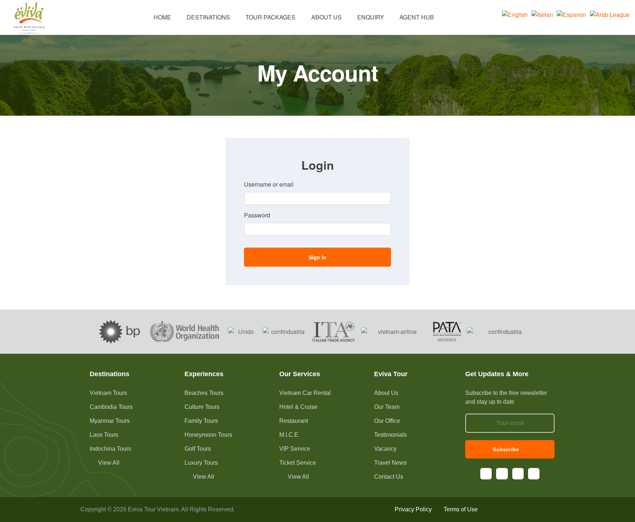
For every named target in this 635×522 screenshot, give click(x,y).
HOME (162, 17)
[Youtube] (518, 473)
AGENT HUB (416, 17)
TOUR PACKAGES (270, 17)
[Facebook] (486, 473)
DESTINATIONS (208, 17)
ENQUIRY (370, 17)
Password (257, 215)
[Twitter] (533, 473)
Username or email (269, 184)
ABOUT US (326, 17)
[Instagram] (501, 473)
